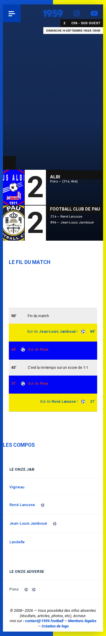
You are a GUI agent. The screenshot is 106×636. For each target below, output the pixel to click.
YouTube (94, 13)
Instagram (76, 13)
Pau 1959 (21, 13)
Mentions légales (82, 621)
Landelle (17, 542)
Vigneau (16, 487)
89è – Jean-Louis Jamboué (72, 222)
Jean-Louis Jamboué (57, 331)
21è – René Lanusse (66, 216)
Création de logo (55, 626)
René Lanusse (64, 401)
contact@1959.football (44, 621)
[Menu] (12, 13)
